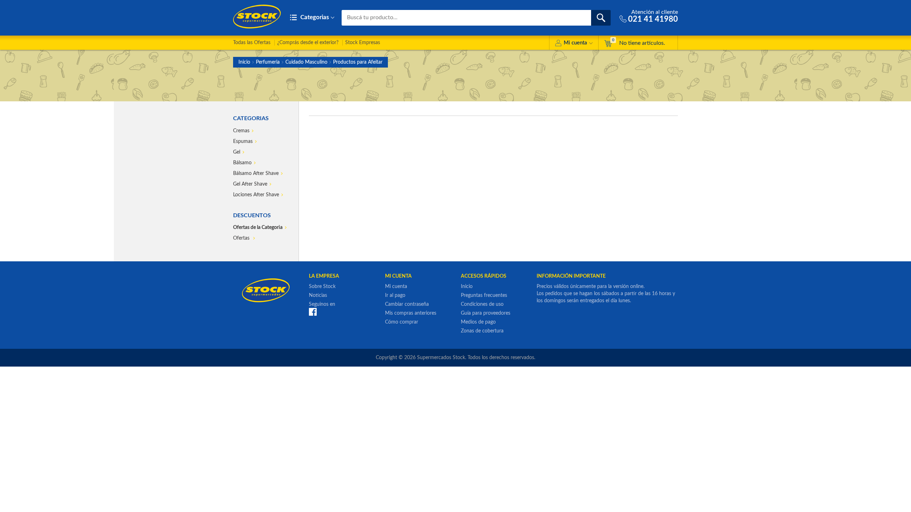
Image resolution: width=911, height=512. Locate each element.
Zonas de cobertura (482, 331)
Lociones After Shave (256, 194)
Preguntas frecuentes (484, 295)
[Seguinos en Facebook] (313, 311)
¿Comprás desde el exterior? (307, 42)
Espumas (243, 141)
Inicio (244, 62)
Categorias (314, 17)
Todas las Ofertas (251, 42)
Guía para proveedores (485, 313)
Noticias (318, 295)
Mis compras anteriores (410, 313)
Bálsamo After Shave (256, 173)
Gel (236, 152)
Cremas (241, 130)
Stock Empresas (362, 42)
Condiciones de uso (482, 304)
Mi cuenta (575, 43)
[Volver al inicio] (257, 16)
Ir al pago (395, 295)
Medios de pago (478, 322)
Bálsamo (242, 162)
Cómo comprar (401, 322)
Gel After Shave (250, 184)
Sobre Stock (322, 286)
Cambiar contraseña (407, 304)
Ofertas (242, 238)
